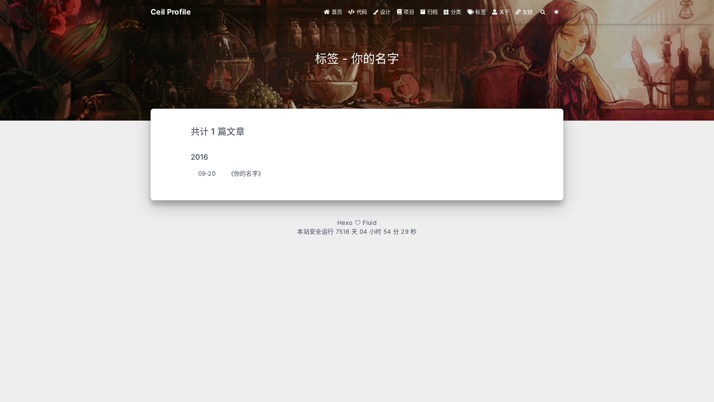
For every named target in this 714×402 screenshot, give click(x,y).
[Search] (543, 12)
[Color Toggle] (556, 12)
